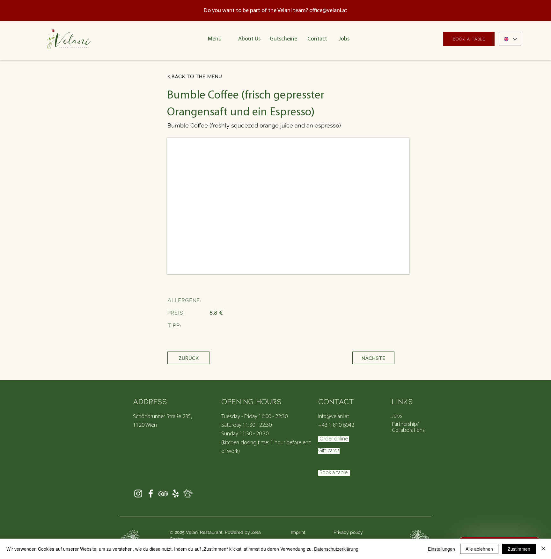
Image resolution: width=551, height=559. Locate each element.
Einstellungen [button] (441, 549)
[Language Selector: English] (510, 39)
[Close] (543, 549)
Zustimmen (519, 549)
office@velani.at (328, 11)
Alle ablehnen (479, 549)
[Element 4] (188, 493)
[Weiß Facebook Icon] (150, 493)
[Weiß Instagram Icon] (138, 493)
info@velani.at (333, 417)
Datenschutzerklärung (336, 549)
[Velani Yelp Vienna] (175, 493)
